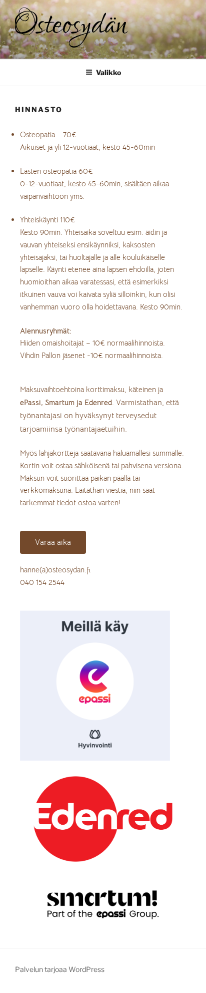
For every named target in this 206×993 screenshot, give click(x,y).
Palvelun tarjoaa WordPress (59, 969)
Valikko (108, 72)
